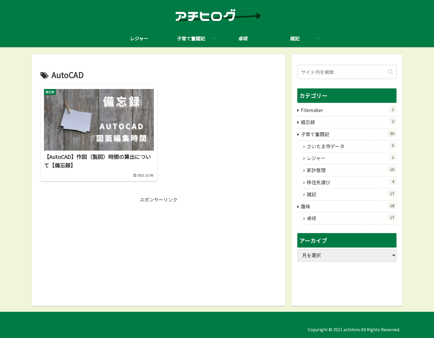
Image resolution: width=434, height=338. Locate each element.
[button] (390, 71)
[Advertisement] (158, 245)
